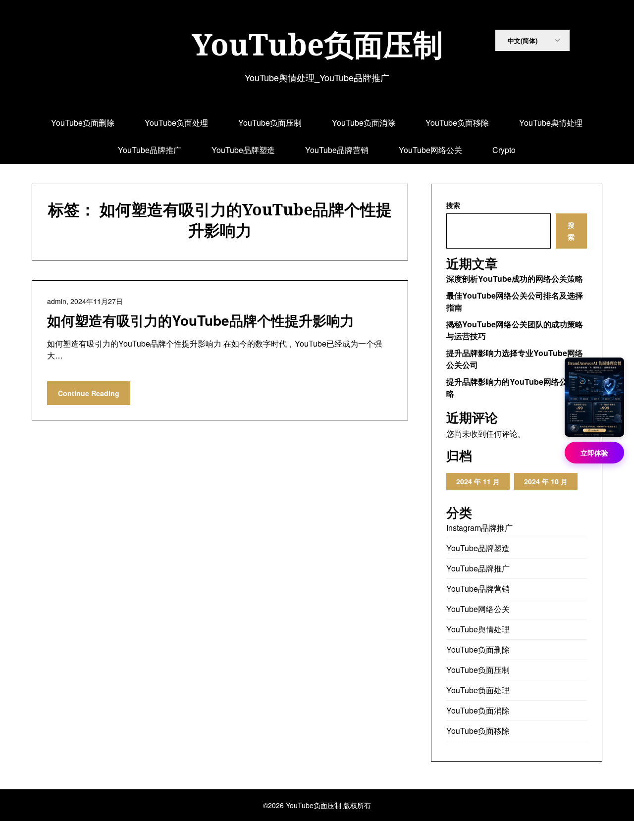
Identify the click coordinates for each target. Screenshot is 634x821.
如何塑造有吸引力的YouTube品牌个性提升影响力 (200, 320)
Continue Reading (88, 393)
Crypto (504, 149)
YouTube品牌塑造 (243, 149)
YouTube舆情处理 (550, 122)
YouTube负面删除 (82, 122)
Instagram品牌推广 (479, 527)
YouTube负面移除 (457, 122)
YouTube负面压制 (317, 44)
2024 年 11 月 (478, 481)
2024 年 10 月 (546, 481)
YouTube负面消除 (363, 122)
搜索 (453, 205)
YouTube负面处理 (176, 122)
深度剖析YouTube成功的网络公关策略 (514, 278)
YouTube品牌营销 (337, 149)
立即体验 (594, 453)
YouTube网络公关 (430, 149)
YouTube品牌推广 (149, 149)
